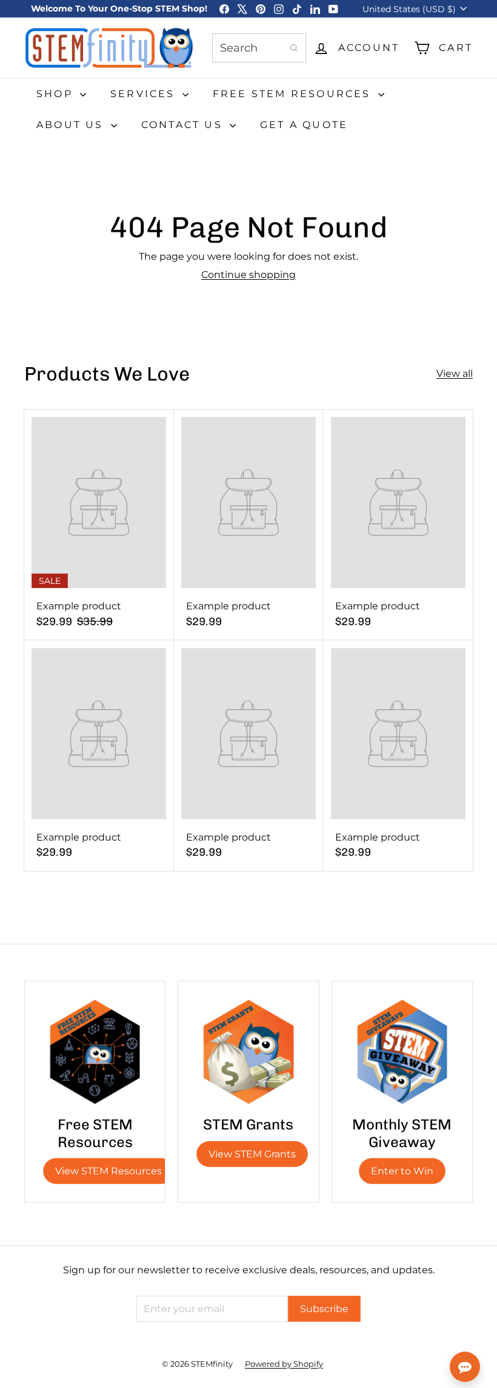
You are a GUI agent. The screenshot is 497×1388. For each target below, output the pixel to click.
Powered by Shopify (284, 1364)
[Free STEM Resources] (95, 1051)
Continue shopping (248, 274)
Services (144, 94)
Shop (56, 94)
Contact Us (184, 124)
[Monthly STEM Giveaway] (402, 1051)
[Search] (294, 48)
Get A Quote (304, 124)
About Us (72, 124)
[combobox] (259, 48)
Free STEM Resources (294, 94)
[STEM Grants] (248, 1051)
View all (454, 373)
